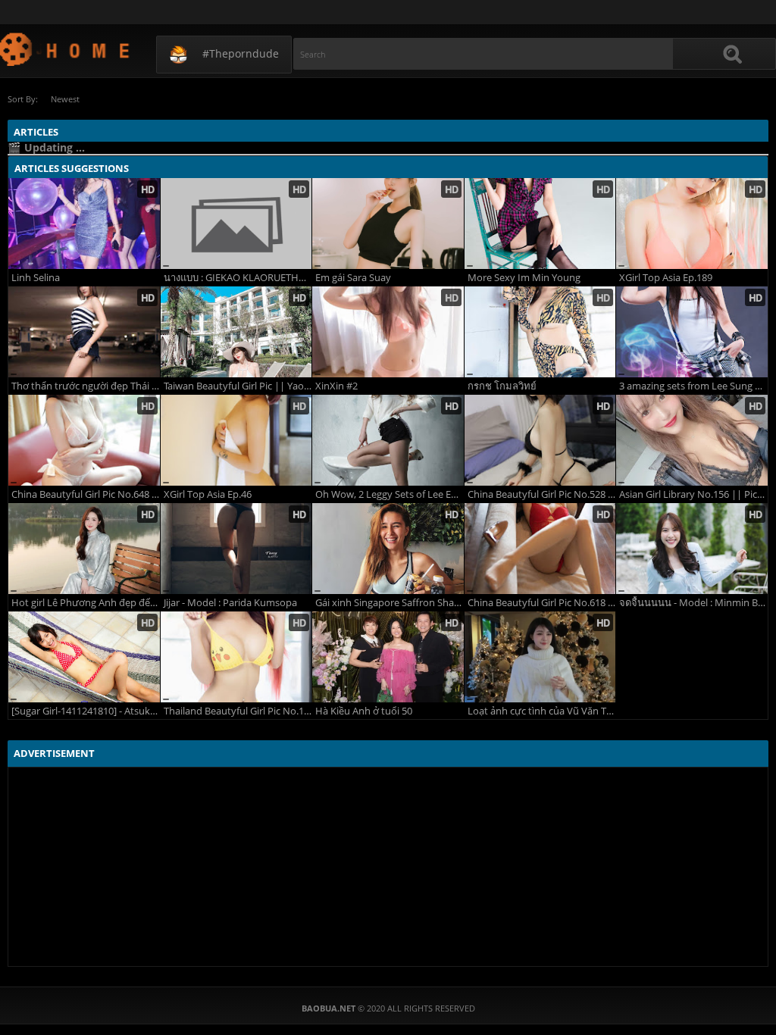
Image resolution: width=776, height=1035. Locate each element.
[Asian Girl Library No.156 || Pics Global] (692, 440)
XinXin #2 (336, 386)
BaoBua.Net (65, 49)
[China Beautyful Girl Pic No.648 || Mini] (84, 440)
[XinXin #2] (388, 331)
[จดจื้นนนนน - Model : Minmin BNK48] (692, 548)
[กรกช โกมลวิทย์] (540, 331)
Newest (65, 99)
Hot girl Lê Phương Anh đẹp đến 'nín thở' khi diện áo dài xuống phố (85, 602)
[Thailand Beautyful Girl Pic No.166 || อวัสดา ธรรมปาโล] (236, 656)
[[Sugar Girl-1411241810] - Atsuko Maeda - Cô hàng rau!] (84, 656)
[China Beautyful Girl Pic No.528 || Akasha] (540, 440)
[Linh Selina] (84, 223)
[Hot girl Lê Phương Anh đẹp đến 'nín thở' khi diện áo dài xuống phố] (84, 548)
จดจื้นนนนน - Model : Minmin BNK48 (693, 602)
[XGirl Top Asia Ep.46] (236, 440)
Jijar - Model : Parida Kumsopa (230, 602)
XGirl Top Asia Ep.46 (208, 494)
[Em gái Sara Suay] (388, 223)
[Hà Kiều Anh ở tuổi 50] (388, 656)
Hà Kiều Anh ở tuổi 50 (363, 711)
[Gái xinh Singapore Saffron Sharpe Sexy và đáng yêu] (388, 548)
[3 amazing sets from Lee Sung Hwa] (692, 331)
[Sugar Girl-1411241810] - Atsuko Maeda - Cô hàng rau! (85, 711)
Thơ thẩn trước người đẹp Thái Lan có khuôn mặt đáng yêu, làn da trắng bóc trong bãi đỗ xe (85, 386)
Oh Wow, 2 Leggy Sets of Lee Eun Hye (389, 494)
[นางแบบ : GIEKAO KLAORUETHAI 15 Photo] (236, 223)
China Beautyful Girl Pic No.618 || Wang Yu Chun (542, 602)
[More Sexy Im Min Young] (540, 223)
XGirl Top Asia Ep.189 (665, 277)
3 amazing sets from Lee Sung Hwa (693, 386)
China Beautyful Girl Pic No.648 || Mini (85, 494)
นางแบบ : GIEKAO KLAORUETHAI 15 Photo (238, 277)
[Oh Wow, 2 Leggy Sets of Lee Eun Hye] (388, 440)
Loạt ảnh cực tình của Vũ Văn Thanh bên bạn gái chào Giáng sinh (542, 711)
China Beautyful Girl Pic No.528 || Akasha (542, 494)
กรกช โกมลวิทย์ (502, 386)
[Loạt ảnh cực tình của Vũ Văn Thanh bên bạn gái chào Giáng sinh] (540, 656)
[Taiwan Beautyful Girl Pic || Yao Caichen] (236, 331)
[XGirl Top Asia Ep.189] (692, 223)
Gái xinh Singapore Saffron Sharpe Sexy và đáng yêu (389, 602)
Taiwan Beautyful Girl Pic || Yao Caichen (238, 386)
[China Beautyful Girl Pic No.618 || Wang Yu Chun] (540, 548)
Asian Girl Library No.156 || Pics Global (693, 494)
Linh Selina (35, 277)
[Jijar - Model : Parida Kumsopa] (236, 548)
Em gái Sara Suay (353, 277)
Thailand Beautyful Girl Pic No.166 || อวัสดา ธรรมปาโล (238, 711)
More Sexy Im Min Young (524, 277)
